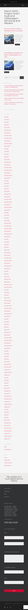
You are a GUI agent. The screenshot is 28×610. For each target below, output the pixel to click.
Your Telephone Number (9, 567)
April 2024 (6, 188)
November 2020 (8, 284)
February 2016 (7, 422)
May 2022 (6, 244)
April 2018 (6, 359)
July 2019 (6, 319)
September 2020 (8, 287)
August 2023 (7, 210)
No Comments (12, 32)
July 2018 (6, 351)
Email (5, 578)
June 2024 (6, 183)
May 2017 (6, 383)
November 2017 (8, 367)
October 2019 (7, 311)
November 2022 (8, 228)
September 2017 (8, 372)
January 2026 (7, 132)
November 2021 (8, 260)
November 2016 (8, 399)
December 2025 (8, 135)
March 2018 (7, 361)
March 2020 (7, 297)
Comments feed (8, 462)
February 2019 (7, 332)
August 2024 (7, 178)
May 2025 (6, 154)
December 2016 (8, 396)
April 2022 (6, 247)
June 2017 (6, 380)
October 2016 (7, 401)
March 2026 (7, 127)
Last (5, 546)
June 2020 (6, 292)
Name (5, 532)
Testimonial (6, 491)
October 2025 (7, 140)
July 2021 (6, 271)
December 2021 (8, 258)
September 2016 (8, 404)
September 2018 (8, 345)
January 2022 (7, 255)
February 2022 (7, 252)
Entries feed (7, 460)
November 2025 (8, 138)
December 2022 (8, 226)
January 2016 (7, 425)
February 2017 (7, 391)
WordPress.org (7, 465)
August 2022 (7, 236)
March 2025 (7, 159)
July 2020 (6, 289)
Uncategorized (7, 449)
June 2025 (6, 151)
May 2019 (6, 324)
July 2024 (6, 180)
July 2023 (6, 212)
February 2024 (7, 194)
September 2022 (8, 234)
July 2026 (6, 117)
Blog (8, 32)
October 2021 (7, 263)
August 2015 (7, 438)
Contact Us (6, 496)
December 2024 (8, 167)
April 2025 (6, 156)
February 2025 (7, 162)
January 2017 (7, 393)
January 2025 (7, 164)
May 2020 (6, 295)
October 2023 (7, 204)
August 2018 (7, 348)
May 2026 (6, 122)
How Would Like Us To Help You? (11, 552)
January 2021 (7, 281)
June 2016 (6, 412)
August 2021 (7, 268)
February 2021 (7, 279)
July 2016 (6, 409)
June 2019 (6, 321)
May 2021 (6, 273)
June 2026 (6, 119)
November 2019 (8, 308)
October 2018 (7, 343)
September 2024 (8, 175)
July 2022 (6, 239)
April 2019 (6, 327)
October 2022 (7, 231)
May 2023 (6, 218)
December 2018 (8, 337)
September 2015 (8, 436)
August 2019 (7, 316)
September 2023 (8, 207)
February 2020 (7, 300)
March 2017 (7, 388)
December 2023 (8, 199)
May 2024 (6, 186)
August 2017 (7, 375)
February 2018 (7, 364)
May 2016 (6, 415)
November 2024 (8, 170)
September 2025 (8, 143)
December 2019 (8, 305)
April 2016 (6, 417)
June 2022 (6, 242)
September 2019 (8, 313)
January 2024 (7, 196)
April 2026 (6, 125)
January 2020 (7, 303)
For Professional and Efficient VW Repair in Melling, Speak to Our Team (13, 55)
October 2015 (7, 433)
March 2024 (7, 191)
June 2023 (6, 215)
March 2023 (7, 220)
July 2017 (6, 377)
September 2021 (8, 266)
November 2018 (8, 340)
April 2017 (6, 385)
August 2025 (7, 146)
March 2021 (6, 276)
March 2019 (7, 329)
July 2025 (6, 148)
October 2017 (7, 369)
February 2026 (7, 130)
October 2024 (7, 172)
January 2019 (7, 335)
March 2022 (7, 250)
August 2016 (7, 407)
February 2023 (7, 223)
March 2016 (6, 420)
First (5, 540)
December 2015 (7, 428)
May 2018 (6, 356)
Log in (5, 457)
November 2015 (7, 430)
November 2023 (8, 202)
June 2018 (6, 353)
